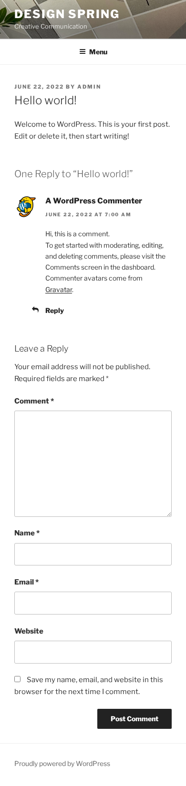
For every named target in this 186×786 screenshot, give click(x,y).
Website (28, 631)
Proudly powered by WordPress (62, 763)
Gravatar (58, 289)
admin (89, 86)
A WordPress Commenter (93, 200)
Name (27, 533)
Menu (98, 52)
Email (26, 582)
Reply (54, 310)
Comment (34, 401)
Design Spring (67, 14)
